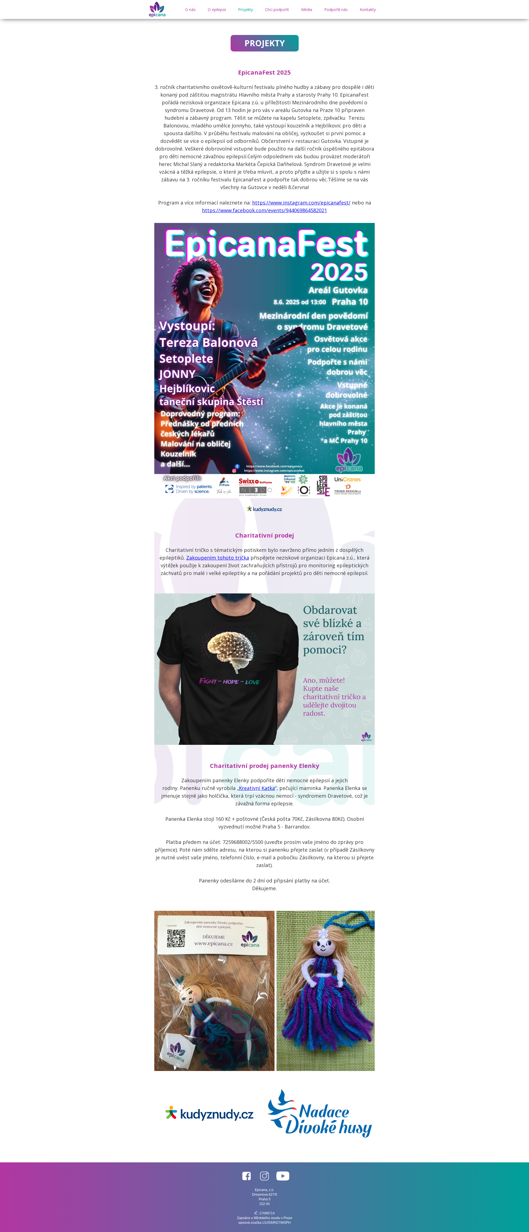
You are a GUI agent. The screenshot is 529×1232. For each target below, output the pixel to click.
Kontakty (368, 9)
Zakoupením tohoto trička (217, 557)
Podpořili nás (336, 9)
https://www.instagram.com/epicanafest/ (301, 202)
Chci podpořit (277, 9)
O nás (190, 9)
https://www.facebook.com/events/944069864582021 (264, 210)
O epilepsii (217, 9)
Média (306, 9)
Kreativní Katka (257, 788)
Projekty (245, 9)
